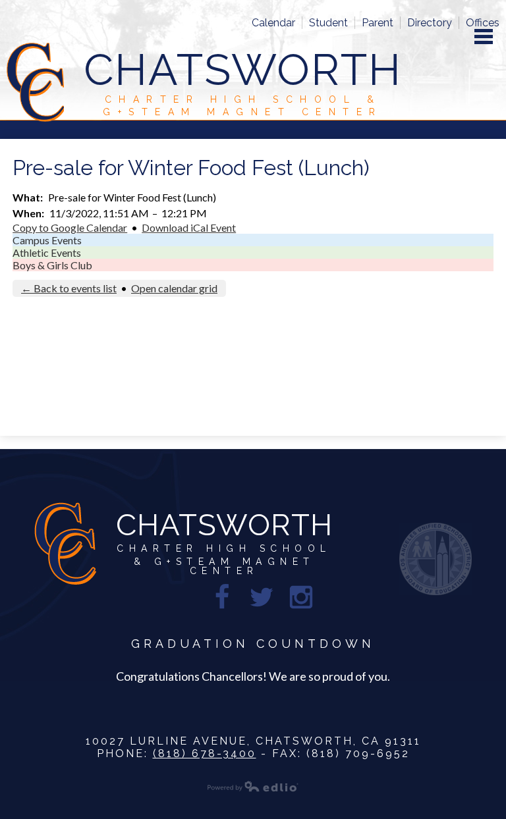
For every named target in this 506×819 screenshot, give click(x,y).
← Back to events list (69, 288)
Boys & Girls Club (52, 265)
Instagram (301, 597)
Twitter (261, 597)
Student (328, 22)
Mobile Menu (483, 36)
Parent (377, 22)
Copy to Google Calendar (70, 227)
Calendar (273, 22)
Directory (429, 22)
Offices (482, 22)
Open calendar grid (174, 288)
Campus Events (47, 240)
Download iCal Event (189, 227)
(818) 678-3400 (204, 753)
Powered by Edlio (253, 786)
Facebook (222, 597)
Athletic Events (47, 252)
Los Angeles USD (435, 559)
